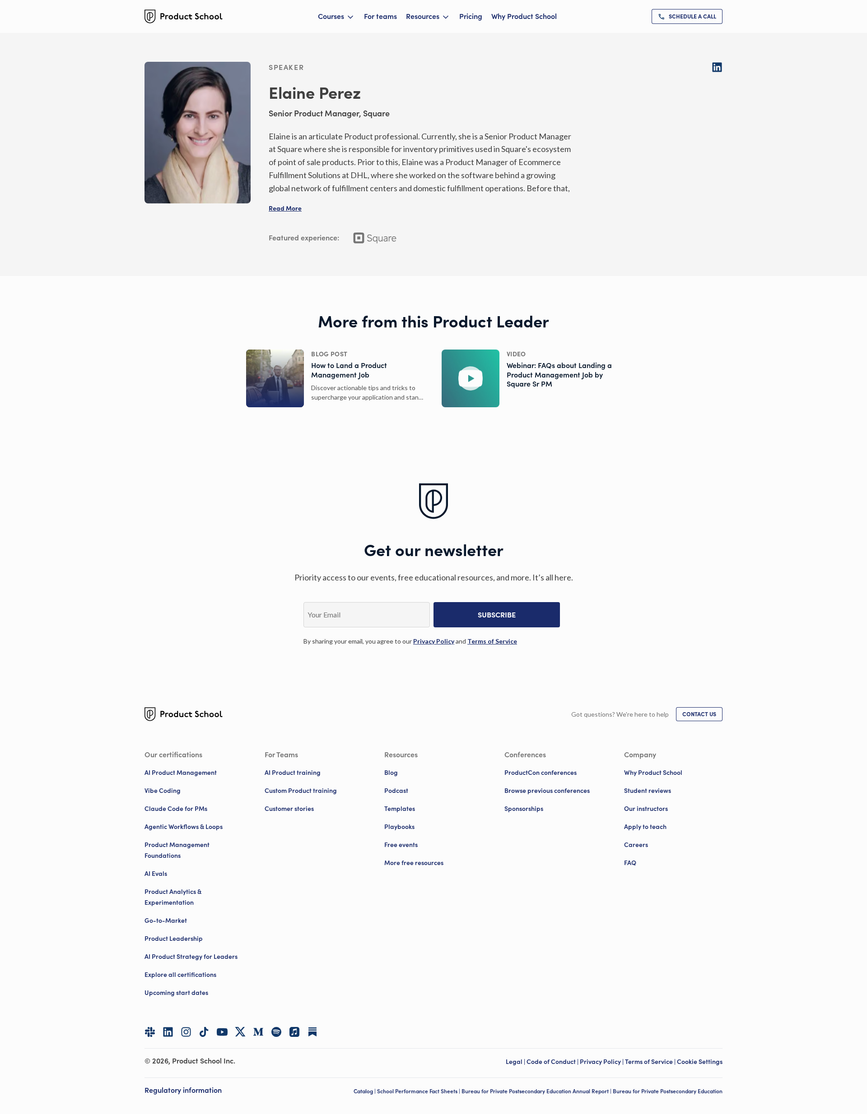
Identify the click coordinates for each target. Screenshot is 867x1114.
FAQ (630, 863)
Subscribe (497, 614)
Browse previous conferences (547, 791)
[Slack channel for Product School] (149, 1032)
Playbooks (399, 827)
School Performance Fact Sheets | (419, 1091)
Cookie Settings (699, 1062)
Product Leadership (173, 938)
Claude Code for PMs (175, 809)
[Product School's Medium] (258, 1032)
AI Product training (293, 773)
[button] (285, 208)
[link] (687, 16)
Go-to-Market (165, 920)
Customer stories (289, 809)
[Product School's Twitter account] (240, 1031)
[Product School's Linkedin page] (168, 1032)
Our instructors (646, 809)
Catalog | (365, 1091)
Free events (401, 845)
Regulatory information (183, 1090)
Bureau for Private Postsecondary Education (667, 1091)
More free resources (413, 863)
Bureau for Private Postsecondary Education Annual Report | (537, 1091)
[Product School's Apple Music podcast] (294, 1032)
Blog (391, 773)
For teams (380, 16)
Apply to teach (645, 827)
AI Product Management (180, 773)
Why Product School (524, 16)
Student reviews (647, 791)
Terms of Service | (651, 1062)
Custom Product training (301, 791)
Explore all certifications (180, 975)
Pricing (470, 16)
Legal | (516, 1062)
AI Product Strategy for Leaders (191, 957)
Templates (399, 809)
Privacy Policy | (602, 1062)
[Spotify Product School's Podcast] (276, 1032)
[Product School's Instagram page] (186, 1032)
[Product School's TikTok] (204, 1032)
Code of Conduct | (553, 1062)
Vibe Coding (162, 791)
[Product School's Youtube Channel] (222, 1032)
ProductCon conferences (540, 773)
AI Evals (155, 874)
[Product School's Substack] (312, 1032)
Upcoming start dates (176, 993)
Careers (636, 845)
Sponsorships (523, 809)
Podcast (396, 791)
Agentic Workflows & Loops (183, 827)
